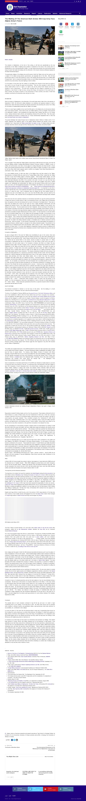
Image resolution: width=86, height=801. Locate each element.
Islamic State (40, 494)
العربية (28, 1)
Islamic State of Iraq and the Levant (43, 528)
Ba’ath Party (21, 572)
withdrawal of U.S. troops (13, 483)
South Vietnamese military (47, 293)
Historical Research (65, 14)
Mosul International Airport (20, 542)
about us (21, 1)
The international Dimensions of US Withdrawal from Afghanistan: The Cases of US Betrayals (44, 749)
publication (47, 14)
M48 (39, 332)
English (31, 1)
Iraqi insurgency (10, 478)
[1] (5, 733)
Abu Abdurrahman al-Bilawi (25, 529)
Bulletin (55, 14)
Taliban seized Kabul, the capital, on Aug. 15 (32, 123)
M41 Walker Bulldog (14, 330)
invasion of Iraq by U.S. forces (37, 475)
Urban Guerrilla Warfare (26, 656)
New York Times (9, 484)
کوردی (25, 1)
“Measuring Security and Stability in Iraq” (17, 681)
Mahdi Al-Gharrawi (13, 531)
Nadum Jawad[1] (8, 59)
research (27, 14)
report (34, 14)
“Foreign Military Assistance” (14, 668)
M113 (50, 330)
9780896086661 (34, 655)
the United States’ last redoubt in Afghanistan (18, 117)
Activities (19, 14)
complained (16, 357)
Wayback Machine (46, 653)
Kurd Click (79, 798)
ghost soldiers (39, 537)
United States (10, 321)
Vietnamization (13, 304)
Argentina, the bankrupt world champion (72, 46)
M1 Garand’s (48, 327)
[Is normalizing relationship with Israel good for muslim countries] (46, 765)
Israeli (27, 309)
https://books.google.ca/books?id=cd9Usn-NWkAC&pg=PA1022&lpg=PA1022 (26, 661)
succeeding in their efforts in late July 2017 (28, 546)
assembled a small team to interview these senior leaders (23, 371)
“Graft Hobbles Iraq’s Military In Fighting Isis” (18, 684)
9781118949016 (14, 338)
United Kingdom (36, 473)
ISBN (9, 338)
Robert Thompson (30, 308)
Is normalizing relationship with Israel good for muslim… (72, 58)
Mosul (40, 495)
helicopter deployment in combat (47, 300)
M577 (27, 330)
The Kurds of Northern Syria (12, 747)
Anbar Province (21, 495)
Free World (37, 309)
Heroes (18, 655)
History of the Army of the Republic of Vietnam (19, 653)
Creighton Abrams (13, 313)
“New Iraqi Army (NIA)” (18, 689)
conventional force (32, 300)
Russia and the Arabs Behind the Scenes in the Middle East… (73, 101)
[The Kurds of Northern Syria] (61, 91)
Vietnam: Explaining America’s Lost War (30, 665)
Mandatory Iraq (19, 475)
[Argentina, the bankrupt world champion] (13, 765)
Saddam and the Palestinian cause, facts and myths (72, 78)
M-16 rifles (20, 329)
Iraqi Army (42, 529)
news (13, 14)
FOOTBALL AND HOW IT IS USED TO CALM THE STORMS (73, 52)
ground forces (34, 293)
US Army (45, 313)
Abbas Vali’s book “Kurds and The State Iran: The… (72, 96)
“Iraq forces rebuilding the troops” (23, 687)
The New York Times (33, 684)
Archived (31, 653)
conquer (8, 495)
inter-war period (48, 473)
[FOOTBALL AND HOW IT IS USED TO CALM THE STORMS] (30, 765)
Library (40, 14)
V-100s (20, 332)
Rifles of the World (21, 669)
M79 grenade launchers (33, 329)
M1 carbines (47, 325)
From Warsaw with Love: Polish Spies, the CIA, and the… (72, 84)
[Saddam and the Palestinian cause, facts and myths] (61, 80)
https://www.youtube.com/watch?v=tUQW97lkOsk (16, 186)
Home (7, 14)
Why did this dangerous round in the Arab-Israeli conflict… (72, 64)
